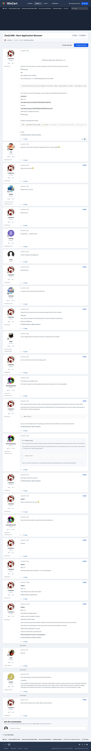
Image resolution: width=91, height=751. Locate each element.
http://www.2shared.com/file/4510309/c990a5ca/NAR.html (36, 102)
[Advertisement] (45, 20)
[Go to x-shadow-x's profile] (5, 40)
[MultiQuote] (21, 139)
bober (11, 341)
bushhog (11, 238)
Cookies (26, 748)
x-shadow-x (9, 40)
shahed (11, 194)
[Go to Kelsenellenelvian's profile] (11, 380)
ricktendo (11, 296)
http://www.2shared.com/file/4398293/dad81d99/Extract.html (37, 108)
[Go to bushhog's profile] (11, 233)
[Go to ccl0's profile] (11, 146)
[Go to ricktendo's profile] (11, 290)
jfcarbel (11, 682)
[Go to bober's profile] (11, 336)
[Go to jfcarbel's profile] (11, 676)
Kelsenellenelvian (11, 386)
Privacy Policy (13, 748)
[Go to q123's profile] (11, 652)
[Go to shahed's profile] (11, 189)
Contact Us (20, 748)
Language (6, 748)
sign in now (36, 723)
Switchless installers (29, 40)
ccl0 (11, 152)
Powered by (81, 748)
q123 (82, 139)
